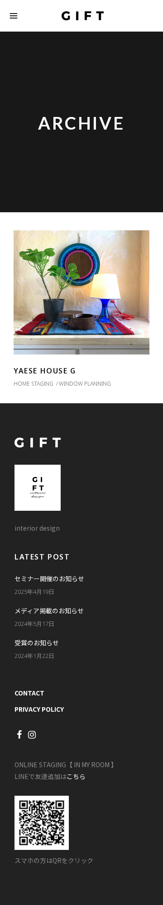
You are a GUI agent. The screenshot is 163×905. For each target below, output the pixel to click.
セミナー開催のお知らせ (49, 578)
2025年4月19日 (34, 592)
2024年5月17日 (34, 624)
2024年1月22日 (34, 656)
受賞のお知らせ (36, 642)
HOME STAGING (33, 383)
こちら (76, 776)
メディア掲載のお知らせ (49, 610)
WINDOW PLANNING (85, 383)
